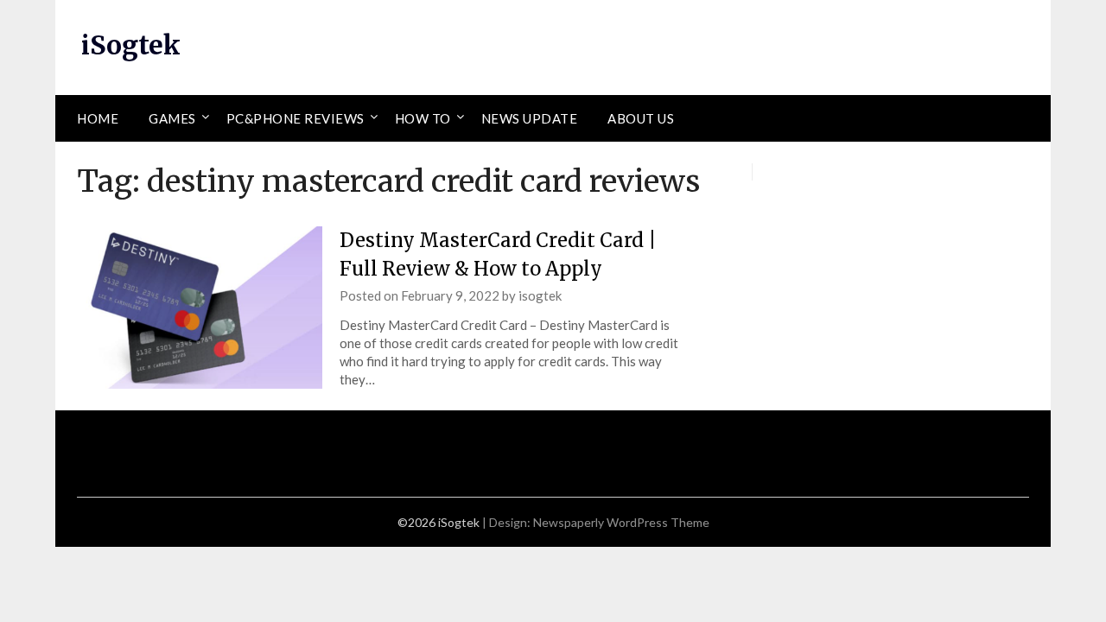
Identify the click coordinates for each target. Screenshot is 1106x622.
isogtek (540, 295)
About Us (640, 118)
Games (172, 118)
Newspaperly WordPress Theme (621, 522)
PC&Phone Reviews (295, 118)
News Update (529, 118)
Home (97, 118)
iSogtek (131, 45)
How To (423, 118)
